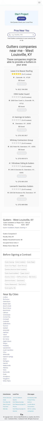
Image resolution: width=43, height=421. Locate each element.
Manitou (5, 368)
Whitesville (6, 354)
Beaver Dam (7, 304)
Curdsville (6, 321)
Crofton (5, 297)
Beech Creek (7, 306)
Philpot (5, 343)
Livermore (6, 337)
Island (5, 335)
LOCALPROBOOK (12, 2)
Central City (6, 317)
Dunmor (5, 326)
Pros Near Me (6, 402)
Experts (15, 400)
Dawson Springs (8, 357)
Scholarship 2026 (32, 397)
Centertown (6, 315)
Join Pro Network (17, 397)
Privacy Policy (31, 400)
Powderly (6, 346)
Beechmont (6, 310)
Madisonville (7, 365)
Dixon (5, 359)
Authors (30, 402)
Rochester (6, 299)
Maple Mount (7, 341)
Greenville (6, 330)
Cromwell (6, 319)
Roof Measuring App (18, 402)
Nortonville (6, 372)
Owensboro (6, 301)
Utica (4, 352)
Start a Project (6, 404)
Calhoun (5, 312)
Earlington (6, 361)
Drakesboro (6, 323)
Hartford (5, 332)
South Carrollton (8, 350)
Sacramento (6, 348)
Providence (6, 376)
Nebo (4, 370)
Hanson (5, 363)
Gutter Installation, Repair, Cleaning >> (15, 227)
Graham (5, 328)
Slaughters (6, 379)
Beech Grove (7, 308)
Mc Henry (6, 339)
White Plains (7, 381)
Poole (4, 374)
